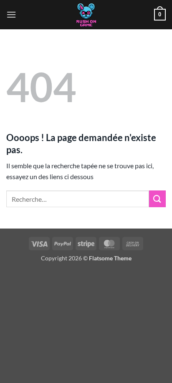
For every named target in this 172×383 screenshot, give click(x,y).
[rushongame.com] (86, 14)
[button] (11, 14)
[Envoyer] (157, 198)
